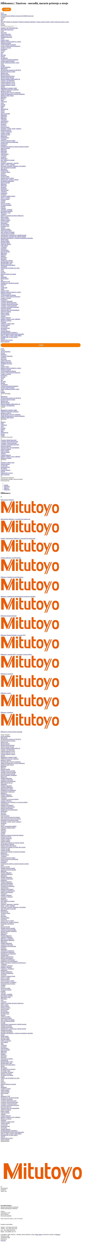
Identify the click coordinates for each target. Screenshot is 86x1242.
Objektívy (3, 316)
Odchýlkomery (5, 121)
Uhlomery (3, 208)
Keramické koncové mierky (8, 983)
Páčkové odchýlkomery (7, 808)
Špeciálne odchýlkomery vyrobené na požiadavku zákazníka (17, 238)
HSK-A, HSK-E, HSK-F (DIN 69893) (11, 335)
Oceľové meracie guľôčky (8, 233)
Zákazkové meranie (6, 43)
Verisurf (3, 86)
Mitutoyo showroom (16, 16)
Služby (2, 38)
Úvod (2, 13)
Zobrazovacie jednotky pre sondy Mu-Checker (13, 847)
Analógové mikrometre (7, 779)
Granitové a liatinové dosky (8, 196)
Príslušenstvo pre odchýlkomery (9, 809)
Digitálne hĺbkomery (6, 794)
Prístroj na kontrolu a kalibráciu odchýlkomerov (13, 962)
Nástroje (3, 338)
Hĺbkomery (4, 118)
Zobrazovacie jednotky (7, 260)
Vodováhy (3, 830)
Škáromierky (4, 223)
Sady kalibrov (4, 245)
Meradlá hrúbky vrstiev (7, 262)
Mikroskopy (4, 136)
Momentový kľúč (5, 281)
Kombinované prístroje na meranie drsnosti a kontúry (15, 146)
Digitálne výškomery (6, 895)
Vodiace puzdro (5, 1090)
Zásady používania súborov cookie (59, 22)
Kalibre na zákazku (6, 244)
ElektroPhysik (4, 109)
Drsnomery (4, 125)
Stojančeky (4, 161)
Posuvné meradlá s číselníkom (9, 775)
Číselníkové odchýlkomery (8, 806)
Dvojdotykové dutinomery (8, 791)
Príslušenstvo (4, 932)
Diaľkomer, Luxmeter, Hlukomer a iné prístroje (13, 166)
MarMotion (4, 277)
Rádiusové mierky (5, 220)
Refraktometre (4, 170)
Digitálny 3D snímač (6, 1073)
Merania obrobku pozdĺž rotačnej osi (10, 79)
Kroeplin (3, 104)
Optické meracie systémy (7, 178)
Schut (2, 103)
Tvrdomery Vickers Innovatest (9, 305)
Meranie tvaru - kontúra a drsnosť (9, 179)
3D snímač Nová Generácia (8, 1069)
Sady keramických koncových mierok (11, 818)
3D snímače (4, 266)
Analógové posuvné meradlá (8, 772)
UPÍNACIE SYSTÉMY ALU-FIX (10, 268)
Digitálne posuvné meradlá (8, 770)
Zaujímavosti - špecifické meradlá (9, 283)
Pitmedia (58, 1234)
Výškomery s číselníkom (7, 968)
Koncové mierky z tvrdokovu (8, 982)
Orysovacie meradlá (6, 205)
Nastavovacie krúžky (6, 230)
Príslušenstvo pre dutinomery (8, 790)
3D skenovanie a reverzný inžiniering (10, 92)
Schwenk (3, 272)
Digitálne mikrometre (6, 778)
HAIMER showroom (28, 16)
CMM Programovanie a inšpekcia (10, 89)
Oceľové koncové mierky (7, 980)
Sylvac (2, 271)
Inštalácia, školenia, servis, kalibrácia (10, 319)
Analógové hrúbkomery (7, 973)
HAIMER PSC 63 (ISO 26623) (9, 337)
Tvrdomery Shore (5, 172)
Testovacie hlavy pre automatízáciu (10, 310)
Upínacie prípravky (6, 317)
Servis (2, 286)
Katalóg (6, 485)
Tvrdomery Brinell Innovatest (8, 302)
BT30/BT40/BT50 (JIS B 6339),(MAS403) (12, 334)
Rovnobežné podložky (7, 211)
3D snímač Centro (5, 1070)
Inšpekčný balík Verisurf (7, 95)
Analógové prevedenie (7, 1027)
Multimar (3, 256)
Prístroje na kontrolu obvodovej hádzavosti (12, 215)
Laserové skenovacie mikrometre (9, 142)
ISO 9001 (3, 22)
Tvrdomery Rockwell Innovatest (9, 304)
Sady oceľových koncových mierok (10, 817)
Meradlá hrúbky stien (6, 263)
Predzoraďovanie (5, 328)
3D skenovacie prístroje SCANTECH (11, 70)
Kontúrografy (4, 143)
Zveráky (3, 824)
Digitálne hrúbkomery (6, 971)
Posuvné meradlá (5, 113)
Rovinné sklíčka (5, 224)
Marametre (3, 259)
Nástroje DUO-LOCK (7, 340)
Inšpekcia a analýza (6, 91)
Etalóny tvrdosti (5, 313)
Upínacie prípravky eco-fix (8, 82)
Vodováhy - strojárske (6, 209)
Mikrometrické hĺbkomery (8, 940)
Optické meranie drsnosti (7, 77)
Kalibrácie (3, 284)
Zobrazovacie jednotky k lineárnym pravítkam (13, 851)
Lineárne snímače (5, 841)
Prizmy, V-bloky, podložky (8, 164)
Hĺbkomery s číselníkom (7, 938)
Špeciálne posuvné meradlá (8, 773)
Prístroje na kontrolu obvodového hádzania (12, 835)
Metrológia (3, 97)
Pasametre (3, 124)
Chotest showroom (6, 16)
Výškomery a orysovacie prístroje (9, 799)
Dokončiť (3, 1240)
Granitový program (6, 47)
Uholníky (3, 200)
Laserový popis (5, 40)
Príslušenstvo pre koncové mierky (10, 820)
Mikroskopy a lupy (6, 212)
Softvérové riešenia (6, 311)
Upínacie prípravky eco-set (8, 83)
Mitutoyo (3, 98)
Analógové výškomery (7, 896)
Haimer (3, 110)
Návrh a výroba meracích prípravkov (10, 46)
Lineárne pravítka (5, 134)
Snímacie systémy (5, 133)
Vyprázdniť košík (5, 1237)
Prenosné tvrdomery (6, 308)
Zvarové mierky (5, 221)
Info (2, 20)
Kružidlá (3, 206)
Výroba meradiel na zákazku (8, 44)
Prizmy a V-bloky (5, 197)
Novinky (3, 17)
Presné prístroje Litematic (7, 844)
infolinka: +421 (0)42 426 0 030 (9, 28)
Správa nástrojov (5, 341)
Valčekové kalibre (5, 229)
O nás (2, 23)
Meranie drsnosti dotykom (8, 76)
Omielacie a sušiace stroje (7, 323)
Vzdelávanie (4, 287)
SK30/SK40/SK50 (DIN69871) (9, 332)
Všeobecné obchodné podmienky (27, 22)
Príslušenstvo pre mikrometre (8, 946)
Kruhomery (4, 145)
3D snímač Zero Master (7, 1075)
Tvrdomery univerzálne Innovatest (10, 307)
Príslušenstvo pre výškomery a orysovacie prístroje (14, 802)
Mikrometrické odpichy (7, 788)
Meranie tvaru (4, 73)
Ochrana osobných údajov (43, 22)
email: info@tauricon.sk (7, 29)
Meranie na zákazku (6, 320)
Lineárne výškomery (6, 800)
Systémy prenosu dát (6, 131)
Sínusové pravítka (5, 203)
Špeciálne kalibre (5, 242)
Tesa (2, 280)
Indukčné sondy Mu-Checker (8, 845)
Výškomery (4, 119)
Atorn (2, 269)
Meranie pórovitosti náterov (8, 265)
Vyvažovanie (4, 326)
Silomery (3, 173)
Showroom (4, 14)
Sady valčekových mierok (7, 160)
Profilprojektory (5, 137)
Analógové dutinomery (7, 787)
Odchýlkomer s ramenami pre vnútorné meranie (13, 236)
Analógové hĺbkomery (7, 796)
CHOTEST (4, 101)
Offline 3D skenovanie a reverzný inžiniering (13, 94)
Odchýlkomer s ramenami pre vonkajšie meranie (13, 235)
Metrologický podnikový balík (9, 88)
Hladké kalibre (4, 239)
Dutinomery (4, 116)
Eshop (6, 9)
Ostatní (2, 112)
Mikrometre (4, 115)
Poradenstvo (4, 49)
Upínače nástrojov (5, 331)
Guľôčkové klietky (6, 1088)
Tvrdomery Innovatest (6, 301)
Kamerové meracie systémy (8, 71)
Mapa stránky (38, 1234)
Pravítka (3, 202)
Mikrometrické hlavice (7, 782)
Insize (2, 100)
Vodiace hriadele (5, 1091)
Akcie (2, 19)
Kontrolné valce (5, 226)
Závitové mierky (5, 218)
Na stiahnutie (14, 22)
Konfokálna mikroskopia (7, 181)
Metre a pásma (4, 217)
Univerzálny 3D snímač (7, 1072)
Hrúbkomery (4, 122)
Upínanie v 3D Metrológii (7, 80)
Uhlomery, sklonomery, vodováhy (10, 163)
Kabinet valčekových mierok (8, 274)
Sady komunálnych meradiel (8, 167)
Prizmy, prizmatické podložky (8, 826)
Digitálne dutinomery (6, 785)
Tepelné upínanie (5, 325)
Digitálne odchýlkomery (7, 805)
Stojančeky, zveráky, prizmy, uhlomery (11, 128)
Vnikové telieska (5, 314)
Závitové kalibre (5, 176)
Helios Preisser (5, 278)
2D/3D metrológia (5, 67)
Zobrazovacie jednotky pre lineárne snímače (12, 842)
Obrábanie (3, 322)
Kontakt (3, 25)
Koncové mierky (5, 127)
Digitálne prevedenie (6, 1025)
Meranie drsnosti (5, 74)
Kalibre (3, 106)
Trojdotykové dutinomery (7, 950)
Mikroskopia (4, 68)
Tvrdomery (4, 139)
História (8, 22)
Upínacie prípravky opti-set (8, 85)
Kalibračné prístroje (6, 130)
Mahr (2, 107)
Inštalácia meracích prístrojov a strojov (11, 41)
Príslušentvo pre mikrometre (8, 781)
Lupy (2, 1000)
